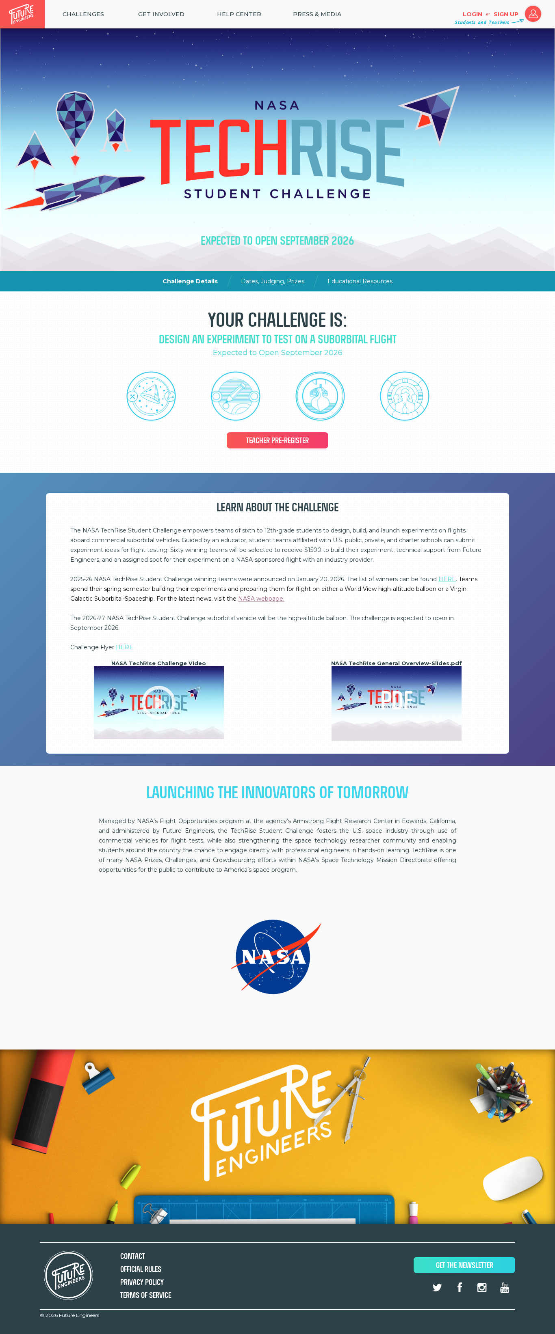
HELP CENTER (239, 14)
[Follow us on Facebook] (459, 1287)
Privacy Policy (142, 1282)
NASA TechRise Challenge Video (158, 663)
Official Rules (140, 1269)
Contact (132, 1256)
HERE (447, 579)
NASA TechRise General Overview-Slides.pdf (396, 663)
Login (472, 14)
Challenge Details (191, 281)
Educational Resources (359, 281)
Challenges (83, 14)
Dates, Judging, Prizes (273, 281)
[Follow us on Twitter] (437, 1287)
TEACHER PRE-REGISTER (277, 440)
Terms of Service (145, 1295)
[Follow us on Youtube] (504, 1287)
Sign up (506, 14)
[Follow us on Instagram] (482, 1287)
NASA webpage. (261, 598)
